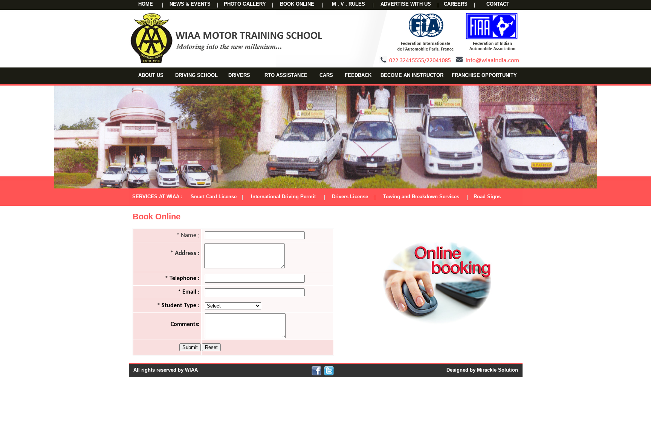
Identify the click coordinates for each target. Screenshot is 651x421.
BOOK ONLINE (297, 4)
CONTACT (497, 4)
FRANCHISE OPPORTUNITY (484, 75)
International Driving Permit (283, 196)
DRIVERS (239, 75)
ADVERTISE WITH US (406, 4)
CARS (326, 75)
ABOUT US (151, 75)
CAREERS (456, 4)
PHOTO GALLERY (245, 4)
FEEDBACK (358, 75)
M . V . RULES (348, 4)
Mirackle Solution (497, 370)
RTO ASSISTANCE (285, 75)
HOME (145, 4)
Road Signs (484, 196)
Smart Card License (214, 196)
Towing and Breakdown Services (421, 196)
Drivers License (350, 196)
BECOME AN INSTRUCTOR (412, 75)
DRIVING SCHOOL (196, 75)
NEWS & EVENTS (190, 4)
